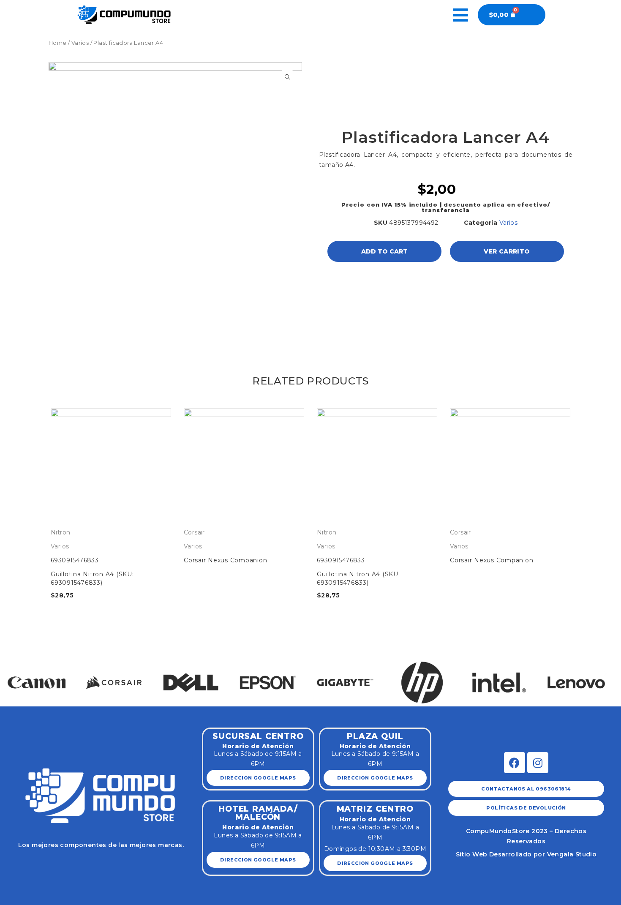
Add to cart (384, 251)
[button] (15, 673)
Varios (80, 43)
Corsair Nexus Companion (225, 560)
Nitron (60, 532)
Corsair (194, 532)
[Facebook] (514, 762)
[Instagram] (537, 762)
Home (58, 43)
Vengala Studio (572, 854)
